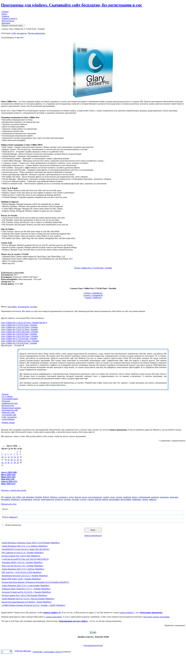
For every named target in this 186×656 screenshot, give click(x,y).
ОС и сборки (7, 396)
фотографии (114, 499)
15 (18, 457)
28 (15, 462)
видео (84, 497)
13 (12, 457)
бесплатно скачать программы (156, 617)
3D (2, 497)
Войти (93, 530)
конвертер (164, 497)
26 (8, 462)
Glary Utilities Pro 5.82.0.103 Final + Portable (19, 336)
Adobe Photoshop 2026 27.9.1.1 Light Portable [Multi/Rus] (25, 585)
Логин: (5, 509)
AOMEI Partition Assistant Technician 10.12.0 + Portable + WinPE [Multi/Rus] (33, 605)
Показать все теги (8, 504)
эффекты (153, 499)
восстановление (95, 497)
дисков (119, 497)
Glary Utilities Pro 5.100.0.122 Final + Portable (20, 341)
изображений (144, 497)
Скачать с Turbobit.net (93, 293)
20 (12, 460)
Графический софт (10, 403)
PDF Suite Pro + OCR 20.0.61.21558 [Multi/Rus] (22, 572)
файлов (98, 499)
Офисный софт (8, 412)
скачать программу (54, 617)
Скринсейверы (8, 419)
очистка (36, 499)
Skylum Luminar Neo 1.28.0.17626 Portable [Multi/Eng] (24, 595)
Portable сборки (8, 422)
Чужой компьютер (13, 525)
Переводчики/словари (11, 408)
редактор (59, 499)
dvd (13, 497)
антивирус (63, 497)
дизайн (106, 497)
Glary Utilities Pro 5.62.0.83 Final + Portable (19, 334)
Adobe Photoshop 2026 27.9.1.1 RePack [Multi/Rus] (23, 569)
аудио (71, 497)
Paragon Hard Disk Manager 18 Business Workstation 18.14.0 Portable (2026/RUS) (35, 582)
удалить (90, 499)
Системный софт (9, 415)
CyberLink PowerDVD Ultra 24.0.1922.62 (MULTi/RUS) (25, 559)
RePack (46, 497)
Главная (5, 12)
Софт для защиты (18, 33)
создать (83, 499)
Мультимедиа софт (10, 410)
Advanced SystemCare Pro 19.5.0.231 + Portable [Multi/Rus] (26, 592)
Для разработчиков (10, 399)
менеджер (174, 497)
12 (8, 457)
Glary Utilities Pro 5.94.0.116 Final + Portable (19, 327)
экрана (145, 499)
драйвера (127, 497)
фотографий (126, 499)
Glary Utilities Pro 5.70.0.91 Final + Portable (19, 325)
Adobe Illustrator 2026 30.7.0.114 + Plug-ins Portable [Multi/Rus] (28, 599)
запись (135, 497)
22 (18, 460)
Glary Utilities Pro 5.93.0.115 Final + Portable (19, 329)
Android (7, 497)
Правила (5, 16)
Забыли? (13, 517)
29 (18, 462)
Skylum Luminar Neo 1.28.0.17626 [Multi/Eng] (21, 556)
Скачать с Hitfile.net (93, 297)
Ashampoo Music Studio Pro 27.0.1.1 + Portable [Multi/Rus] (26, 589)
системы (33, 307)
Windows (54, 497)
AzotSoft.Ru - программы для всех (47, 652)
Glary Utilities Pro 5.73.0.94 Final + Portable (19, 338)
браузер (78, 497)
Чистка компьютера (36, 33)
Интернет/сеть (8, 405)
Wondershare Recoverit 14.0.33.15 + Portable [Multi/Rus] (25, 576)
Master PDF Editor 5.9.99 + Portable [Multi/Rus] (21, 579)
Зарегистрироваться (93, 535)
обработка (15, 499)
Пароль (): (10, 517)
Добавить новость (9, 18)
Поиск (4, 14)
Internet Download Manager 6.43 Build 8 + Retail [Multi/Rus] (26, 602)
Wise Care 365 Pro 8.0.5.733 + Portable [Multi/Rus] (22, 566)
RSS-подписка (8, 21)
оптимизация (23, 307)
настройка (12, 307)
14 (15, 457)
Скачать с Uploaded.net (93, 295)
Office (18, 497)
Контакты (6, 23)
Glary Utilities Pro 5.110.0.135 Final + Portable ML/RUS (24, 323)
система (67, 499)
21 (15, 460)
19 (8, 460)
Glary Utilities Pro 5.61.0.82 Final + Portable (19, 343)
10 (2, 457)
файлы (105, 499)
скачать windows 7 (127, 612)
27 (12, 462)
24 (2, 462)
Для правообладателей (93, 645)
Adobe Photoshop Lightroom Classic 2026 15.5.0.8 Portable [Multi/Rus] (31, 543)
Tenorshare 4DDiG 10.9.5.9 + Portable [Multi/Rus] (22, 562)
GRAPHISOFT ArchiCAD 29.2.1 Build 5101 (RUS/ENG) (25, 549)
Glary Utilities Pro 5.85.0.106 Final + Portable (19, 332)
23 (21, 460)
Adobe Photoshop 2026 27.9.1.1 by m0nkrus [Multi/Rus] (24, 546)
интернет (155, 497)
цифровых (136, 499)
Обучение (6, 401)
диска (112, 497)
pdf (23, 497)
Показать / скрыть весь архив (13, 490)
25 (6, 462)
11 (5, 457)
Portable (38, 497)
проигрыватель (47, 499)
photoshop (30, 497)
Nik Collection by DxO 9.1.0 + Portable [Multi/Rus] (23, 553)
